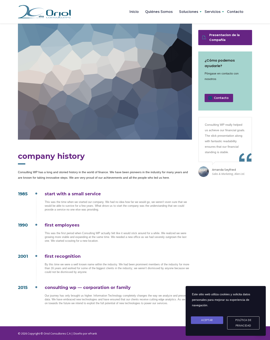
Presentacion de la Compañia (224, 37)
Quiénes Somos (159, 12)
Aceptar (207, 320)
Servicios (213, 12)
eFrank (92, 333)
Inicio (134, 12)
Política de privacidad (243, 322)
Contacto (235, 12)
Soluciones (188, 12)
